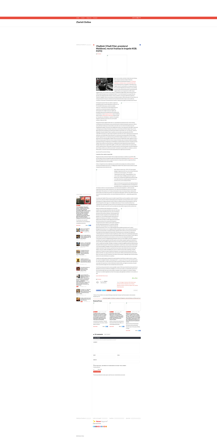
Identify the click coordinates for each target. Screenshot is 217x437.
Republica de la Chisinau (129, 283)
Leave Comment (107, 334)
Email (118, 355)
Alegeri (122, 282)
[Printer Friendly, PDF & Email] (135, 278)
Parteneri (95, 17)
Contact (83, 17)
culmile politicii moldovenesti (107, 115)
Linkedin (114, 290)
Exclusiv (95, 311)
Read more (95, 326)
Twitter (104, 290)
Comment (95, 342)
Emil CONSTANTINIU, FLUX (102, 275)
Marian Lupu (133, 282)
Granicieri (126, 282)
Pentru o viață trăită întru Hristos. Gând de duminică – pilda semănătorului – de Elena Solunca (86, 237)
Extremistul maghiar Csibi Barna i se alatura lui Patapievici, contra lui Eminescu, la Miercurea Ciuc (121, 298)
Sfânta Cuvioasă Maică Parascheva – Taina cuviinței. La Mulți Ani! (85, 229)
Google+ (109, 290)
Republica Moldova (121, 285)
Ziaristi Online (83, 22)
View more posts (103, 282)
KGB (129, 282)
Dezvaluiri (128, 311)
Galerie (112, 311)
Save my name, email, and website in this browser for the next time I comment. (109, 365)
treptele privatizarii (108, 113)
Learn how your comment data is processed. (116, 374)
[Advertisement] (108, 8)
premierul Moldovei (121, 283)
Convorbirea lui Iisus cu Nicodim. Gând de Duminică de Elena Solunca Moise (85, 269)
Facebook (99, 290)
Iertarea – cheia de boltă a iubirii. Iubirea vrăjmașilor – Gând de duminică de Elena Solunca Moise (86, 244)
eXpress (105, 281)
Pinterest (119, 290)
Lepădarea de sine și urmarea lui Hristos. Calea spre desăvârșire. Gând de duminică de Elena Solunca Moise (83, 260)
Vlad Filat (127, 285)
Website (95, 359)
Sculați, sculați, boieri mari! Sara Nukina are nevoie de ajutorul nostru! (86, 299)
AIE (120, 282)
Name (94, 355)
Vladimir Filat (131, 285)
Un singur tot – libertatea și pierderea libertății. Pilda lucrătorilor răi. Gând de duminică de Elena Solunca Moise (83, 291)
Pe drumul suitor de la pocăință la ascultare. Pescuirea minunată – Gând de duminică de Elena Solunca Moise (82, 252)
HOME (77, 17)
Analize (79, 205)
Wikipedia (132, 158)
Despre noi (89, 17)
